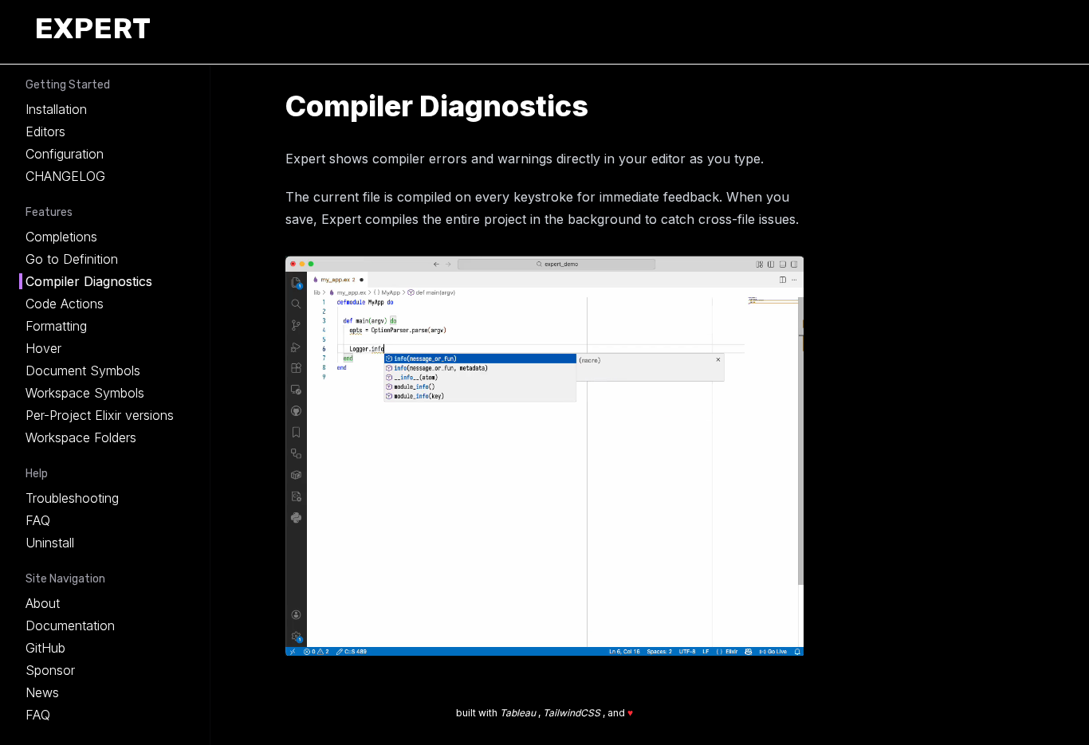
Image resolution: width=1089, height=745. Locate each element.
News (42, 692)
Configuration (65, 154)
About (43, 603)
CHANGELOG (65, 176)
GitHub (45, 648)
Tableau (519, 713)
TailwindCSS (573, 713)
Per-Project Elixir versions (100, 415)
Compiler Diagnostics (89, 281)
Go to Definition (72, 259)
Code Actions (65, 304)
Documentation (70, 625)
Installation (56, 109)
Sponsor (50, 670)
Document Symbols (83, 370)
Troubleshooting (72, 498)
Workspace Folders (81, 437)
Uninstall (50, 543)
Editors (45, 131)
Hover (43, 348)
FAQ (38, 520)
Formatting (56, 326)
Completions (61, 237)
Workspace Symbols (85, 393)
